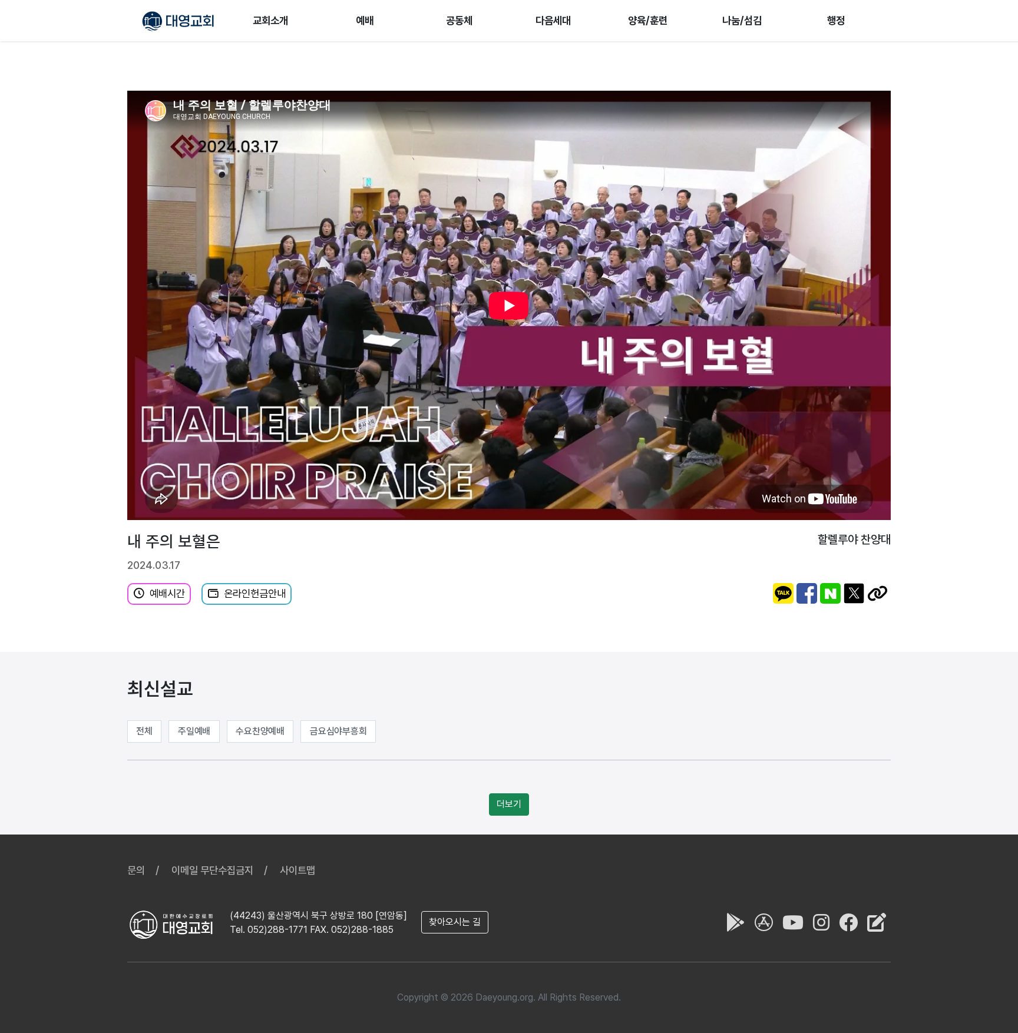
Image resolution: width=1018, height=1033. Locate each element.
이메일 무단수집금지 (212, 870)
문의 (136, 870)
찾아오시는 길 (455, 922)
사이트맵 (297, 870)
